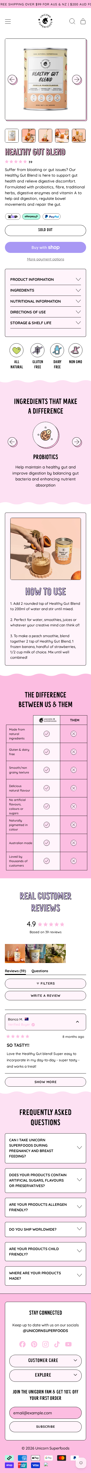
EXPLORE (43, 1375)
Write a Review (54, 996)
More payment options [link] (45, 259)
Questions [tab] (40, 972)
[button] (72, 21)
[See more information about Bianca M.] (77, 1022)
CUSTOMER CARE (43, 1361)
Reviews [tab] (15, 972)
